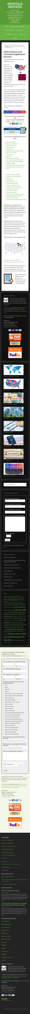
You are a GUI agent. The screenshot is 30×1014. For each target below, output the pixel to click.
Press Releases (5, 861)
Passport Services (8, 446)
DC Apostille (14, 605)
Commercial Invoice (11, 192)
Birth (6, 685)
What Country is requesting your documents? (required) (15, 744)
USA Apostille (7, 390)
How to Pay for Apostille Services (9, 855)
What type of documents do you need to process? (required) (13, 682)
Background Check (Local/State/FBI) (14, 695)
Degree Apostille (11, 607)
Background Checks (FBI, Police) (14, 151)
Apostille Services (15, 5)
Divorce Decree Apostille (9, 610)
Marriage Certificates (12, 143)
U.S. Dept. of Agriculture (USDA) (12, 714)
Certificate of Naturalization (11, 727)
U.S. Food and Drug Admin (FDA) (14, 159)
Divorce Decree (10, 147)
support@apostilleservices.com (15, 17)
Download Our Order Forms (10, 475)
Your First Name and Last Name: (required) (14, 661)
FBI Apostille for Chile (8, 586)
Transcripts (9, 154)
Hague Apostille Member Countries (11, 376)
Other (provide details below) (12, 734)
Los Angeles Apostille (17, 618)
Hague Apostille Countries (7, 852)
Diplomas (8, 156)
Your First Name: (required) (12, 498)
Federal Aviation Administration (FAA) (14, 721)
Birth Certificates (10, 142)
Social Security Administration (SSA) (13, 719)
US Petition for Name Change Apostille (12, 567)
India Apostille (11, 614)
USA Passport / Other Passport (12, 702)
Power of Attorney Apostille (10, 627)
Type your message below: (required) (15, 515)
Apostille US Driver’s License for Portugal (13, 579)
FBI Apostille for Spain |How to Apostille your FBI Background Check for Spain (14, 904)
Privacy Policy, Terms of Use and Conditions (11, 864)
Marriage (7, 689)
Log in (18, 1010)
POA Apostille (22, 625)
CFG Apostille (13, 603)
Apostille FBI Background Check (9, 596)
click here (24, 655)
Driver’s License (5, 951)
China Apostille (19, 603)
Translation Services (8, 432)
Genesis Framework (22, 1008)
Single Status (9, 149)
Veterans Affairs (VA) (10, 725)
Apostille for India (19, 596)
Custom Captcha (9, 533)
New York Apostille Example (10, 557)
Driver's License (8, 704)
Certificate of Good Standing (13, 187)
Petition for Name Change (11, 729)
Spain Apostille (14, 631)
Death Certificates (11, 145)
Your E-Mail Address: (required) (13, 509)
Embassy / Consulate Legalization (9, 846)
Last (16, 666)
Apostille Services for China (10, 574)
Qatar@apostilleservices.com (17, 121)
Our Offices (6, 418)
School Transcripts (9, 706)
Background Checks (6, 936)
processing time (22, 980)
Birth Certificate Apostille (11, 600)
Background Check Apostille (18, 597)
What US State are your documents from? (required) (14, 737)
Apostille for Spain (8, 597)
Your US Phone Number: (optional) (12, 668)
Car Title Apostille (11, 601)
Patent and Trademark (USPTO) (12, 723)
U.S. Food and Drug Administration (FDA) (14, 712)
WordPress (13, 1010)
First (4, 666)
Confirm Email (18, 679)
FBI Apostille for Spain (8, 612)
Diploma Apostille (20, 607)
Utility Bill (4, 954)
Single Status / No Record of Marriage (14, 693)
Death (6, 687)
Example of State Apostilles (8, 849)
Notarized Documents (10, 700)
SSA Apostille (19, 631)
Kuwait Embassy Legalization (17, 616)
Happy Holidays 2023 (8, 570)
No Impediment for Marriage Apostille (15, 622)
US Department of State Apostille (11, 564)
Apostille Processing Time (15, 19)
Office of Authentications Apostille (14, 624)
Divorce (7, 691)
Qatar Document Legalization (11, 260)
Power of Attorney (11, 152)
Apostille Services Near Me (7, 840)
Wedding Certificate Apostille (17, 640)
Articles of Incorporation (12, 185)
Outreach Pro (14, 1008)
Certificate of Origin (11, 190)
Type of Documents (8, 460)
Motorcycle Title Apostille (15, 620)
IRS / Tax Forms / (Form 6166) (12, 717)
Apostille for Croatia (8, 576)
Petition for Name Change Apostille (14, 625)
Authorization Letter (11, 181)
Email (4, 679)
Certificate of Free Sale (12, 188)
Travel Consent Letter (12, 183)
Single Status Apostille (15, 629)
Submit (7, 540)
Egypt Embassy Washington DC (10, 582)
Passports (9, 178)
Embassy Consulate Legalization (11, 404)
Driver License (10, 180)
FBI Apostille (20, 610)
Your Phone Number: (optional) (13, 504)
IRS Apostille (17, 614)
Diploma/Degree (9, 708)
